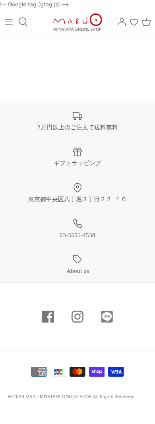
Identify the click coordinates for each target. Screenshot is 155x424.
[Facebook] (48, 317)
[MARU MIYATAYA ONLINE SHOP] (78, 22)
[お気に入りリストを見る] (134, 21)
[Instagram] (77, 317)
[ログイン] (119, 22)
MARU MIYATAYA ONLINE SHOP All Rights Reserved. (80, 396)
